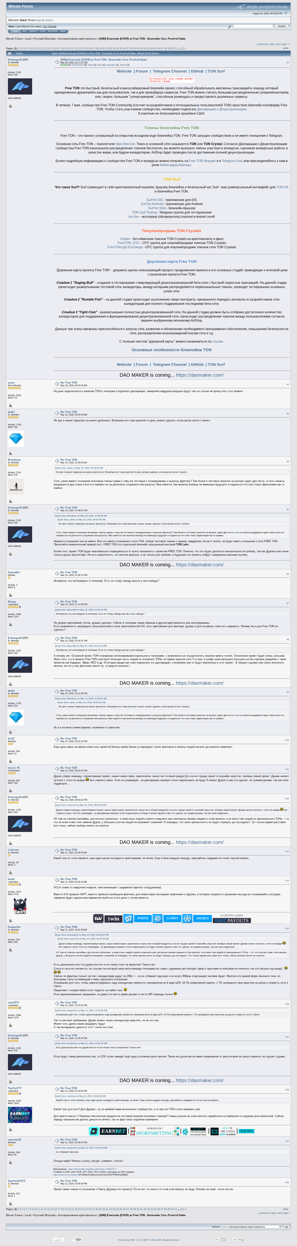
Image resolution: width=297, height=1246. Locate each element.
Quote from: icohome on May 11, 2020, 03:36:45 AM (80, 1096)
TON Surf (216, 71)
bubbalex (110, 65)
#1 (288, 62)
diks (100, 65)
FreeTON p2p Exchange (125, 247)
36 (124, 48)
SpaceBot (14, 572)
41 (141, 48)
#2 (288, 384)
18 (62, 48)
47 (162, 48)
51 (175, 48)
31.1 (45, 26)
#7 (288, 603)
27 (93, 48)
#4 (288, 461)
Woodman (14, 459)
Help (24, 31)
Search (33, 31)
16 (55, 48)
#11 (287, 769)
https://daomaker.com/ (200, 375)
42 (144, 48)
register (49, 20)
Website (124, 71)
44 (151, 48)
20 (69, 48)
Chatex (125, 239)
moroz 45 (14, 767)
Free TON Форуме (202, 161)
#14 (287, 880)
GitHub (197, 71)
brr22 (11, 738)
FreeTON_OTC (129, 243)
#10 (287, 740)
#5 (288, 509)
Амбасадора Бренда (175, 165)
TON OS (282, 187)
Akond (123, 65)
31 (107, 48)
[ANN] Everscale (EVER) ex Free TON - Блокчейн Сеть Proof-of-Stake (142, 38)
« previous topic (265, 44)
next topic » (283, 44)
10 (35, 48)
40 (138, 48)
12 (41, 48)
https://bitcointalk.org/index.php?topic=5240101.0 (92, 1169)
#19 (287, 1141)
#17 (287, 1037)
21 (72, 48)
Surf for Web (157, 208)
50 (172, 48)
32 (110, 48)
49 (168, 48)
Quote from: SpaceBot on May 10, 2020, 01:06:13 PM (81, 610)
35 (120, 48)
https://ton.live (125, 144)
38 (131, 48)
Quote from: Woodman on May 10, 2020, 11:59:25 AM (81, 516)
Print (285, 48)
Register (53, 31)
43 (148, 48)
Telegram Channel (170, 71)
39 (134, 48)
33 (114, 48)
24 (83, 48)
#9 (288, 692)
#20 (287, 1182)
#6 (288, 574)
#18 (287, 1089)
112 (182, 48)
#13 (287, 851)
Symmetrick (77, 65)
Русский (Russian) (45, 38)
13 (45, 48)
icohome (13, 849)
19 (65, 48)
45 (155, 48)
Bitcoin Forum (14, 38)
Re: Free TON (68, 382)
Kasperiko (14, 926)
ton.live (133, 216)
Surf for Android (152, 204)
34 (117, 48)
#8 (288, 639)
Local (28, 38)
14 (48, 48)
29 (100, 48)
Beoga (12, 601)
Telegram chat (232, 161)
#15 (287, 928)
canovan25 (14, 1139)
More (63, 31)
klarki (90, 65)
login (39, 20)
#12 (287, 798)
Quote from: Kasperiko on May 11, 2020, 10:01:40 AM (81, 1010)
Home (15, 31)
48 (165, 48)
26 (89, 48)
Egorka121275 (16, 1180)
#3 (288, 413)
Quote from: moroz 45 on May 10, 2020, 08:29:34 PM (80, 805)
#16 (287, 1004)
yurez (11, 382)
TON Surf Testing (144, 212)
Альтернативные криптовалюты (77, 38)
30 (103, 48)
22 (76, 48)
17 (59, 48)
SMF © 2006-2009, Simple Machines (161, 1240)
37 (127, 48)
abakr (11, 411)
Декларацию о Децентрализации (221, 109)
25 (86, 48)
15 (52, 48)
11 (38, 48)
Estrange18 (15, 59)
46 (158, 48)
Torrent (52, 26)
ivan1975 (13, 1002)
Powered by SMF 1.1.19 (130, 1240)
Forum (142, 71)
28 (96, 48)
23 (79, 48)
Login (43, 31)
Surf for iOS (154, 200)
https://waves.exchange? (65, 1174)
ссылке (217, 341)
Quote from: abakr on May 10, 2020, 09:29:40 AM (79, 468)
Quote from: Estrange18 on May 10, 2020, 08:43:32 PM (81, 935)
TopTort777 (15, 1088)
